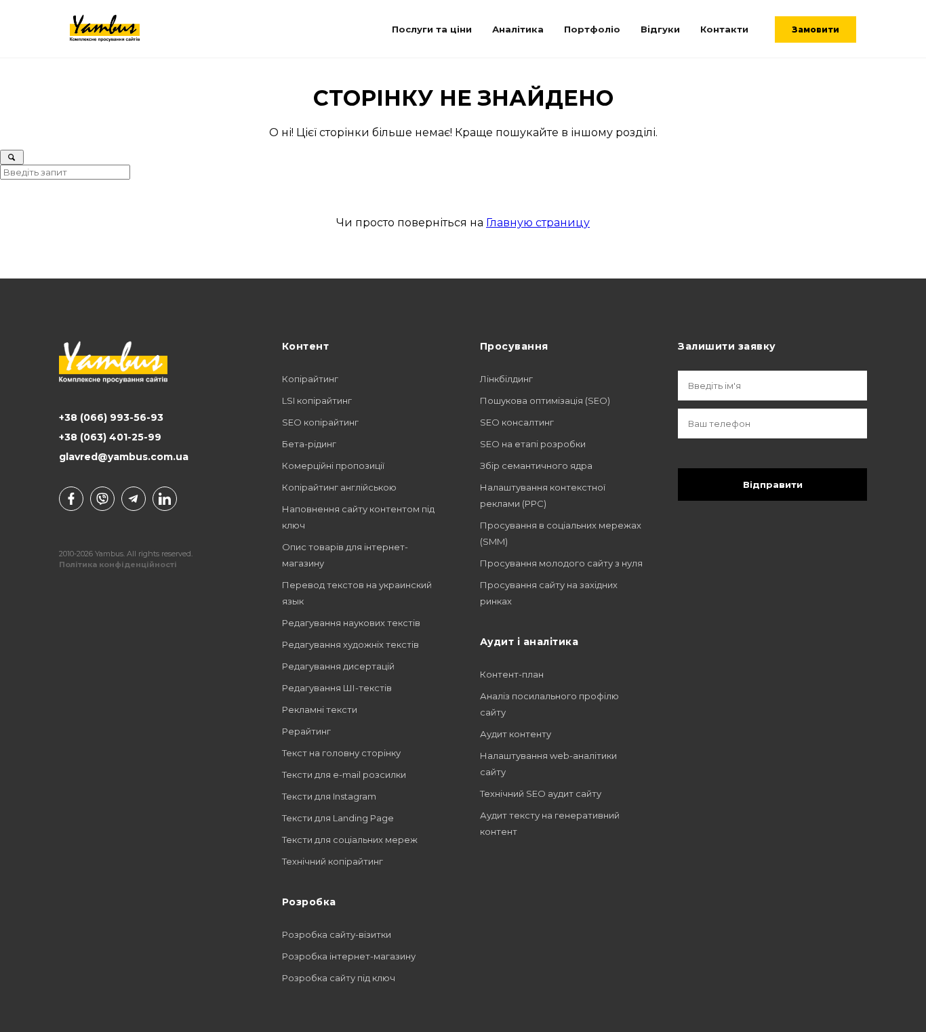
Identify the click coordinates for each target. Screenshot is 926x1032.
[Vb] (102, 499)
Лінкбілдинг (506, 378)
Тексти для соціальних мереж (350, 839)
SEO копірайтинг (320, 422)
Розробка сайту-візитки (336, 934)
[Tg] (133, 499)
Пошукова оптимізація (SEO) (545, 400)
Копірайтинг (310, 378)
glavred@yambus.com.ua (123, 457)
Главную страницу (538, 222)
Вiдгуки (660, 29)
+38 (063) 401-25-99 (110, 437)
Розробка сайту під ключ (338, 977)
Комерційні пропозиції (333, 465)
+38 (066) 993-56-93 (111, 417)
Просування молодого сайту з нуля (561, 563)
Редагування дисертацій (338, 666)
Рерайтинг (306, 731)
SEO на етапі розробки (533, 443)
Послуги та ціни (432, 29)
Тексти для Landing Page (338, 817)
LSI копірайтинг (317, 400)
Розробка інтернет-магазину (349, 956)
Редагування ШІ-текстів (337, 687)
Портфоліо (592, 29)
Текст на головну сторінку (341, 752)
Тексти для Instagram (329, 796)
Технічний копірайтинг (332, 861)
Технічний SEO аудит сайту (540, 793)
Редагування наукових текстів (351, 622)
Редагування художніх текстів (350, 644)
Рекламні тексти (319, 709)
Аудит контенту (515, 733)
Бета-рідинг (309, 443)
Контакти (724, 29)
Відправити (773, 484)
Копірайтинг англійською (339, 487)
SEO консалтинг (517, 422)
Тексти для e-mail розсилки (344, 774)
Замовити (815, 29)
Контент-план (512, 674)
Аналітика (518, 29)
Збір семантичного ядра (536, 465)
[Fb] (71, 499)
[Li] (165, 499)
